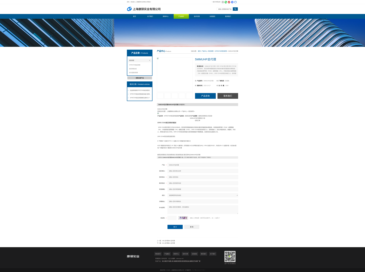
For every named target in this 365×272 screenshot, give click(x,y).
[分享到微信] (225, 2)
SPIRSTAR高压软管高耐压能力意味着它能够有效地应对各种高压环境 (149, 94)
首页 (134, 16)
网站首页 (158, 254)
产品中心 (204, 51)
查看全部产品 (140, 78)
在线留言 (212, 16)
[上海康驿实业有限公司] (155, 9)
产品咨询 (205, 96)
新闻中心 (166, 16)
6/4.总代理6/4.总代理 (168, 243)
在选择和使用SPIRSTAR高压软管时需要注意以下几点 (145, 90)
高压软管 (131, 60)
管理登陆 (158, 258)
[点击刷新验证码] (183, 218)
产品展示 (181, 16)
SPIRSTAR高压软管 (134, 65)
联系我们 (228, 16)
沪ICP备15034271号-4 (198, 270)
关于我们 (150, 16)
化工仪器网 (171, 258)
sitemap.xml (179, 258)
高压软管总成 (133, 68)
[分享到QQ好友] (235, 2)
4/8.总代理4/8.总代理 (168, 240)
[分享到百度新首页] (232, 2)
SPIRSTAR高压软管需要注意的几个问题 (141, 97)
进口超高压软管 (133, 72)
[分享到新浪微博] (229, 2)
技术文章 (197, 16)
